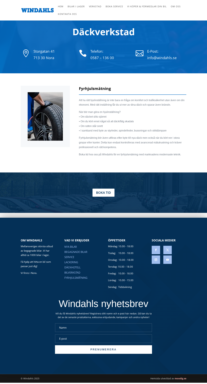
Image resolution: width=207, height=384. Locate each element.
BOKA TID (103, 192)
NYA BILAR (70, 247)
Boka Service (114, 6)
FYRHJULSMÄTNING (75, 278)
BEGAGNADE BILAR (75, 252)
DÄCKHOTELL (72, 267)
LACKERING (71, 262)
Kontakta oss (67, 14)
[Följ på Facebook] (156, 250)
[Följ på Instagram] (156, 259)
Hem (60, 6)
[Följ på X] (167, 250)
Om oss (176, 6)
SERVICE (69, 257)
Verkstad (95, 6)
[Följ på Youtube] (167, 259)
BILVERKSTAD (72, 272)
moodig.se (180, 378)
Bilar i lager (76, 6)
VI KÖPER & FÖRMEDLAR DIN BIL (147, 6)
